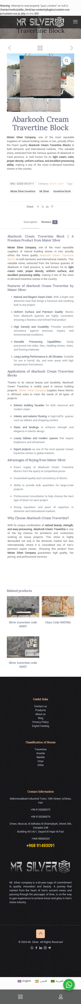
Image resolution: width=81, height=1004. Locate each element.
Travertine (41, 749)
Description (30, 222)
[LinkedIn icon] (40, 948)
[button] (67, 61)
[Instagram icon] (45, 948)
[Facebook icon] (36, 948)
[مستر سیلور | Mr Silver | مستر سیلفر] (40, 22)
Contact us (40, 706)
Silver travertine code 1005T (23, 665)
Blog (40, 718)
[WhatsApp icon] (32, 948)
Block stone (57, 184)
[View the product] (34, 601)
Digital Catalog (40, 726)
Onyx (40, 761)
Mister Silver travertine (22, 191)
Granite (40, 753)
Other (40, 765)
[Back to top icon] (40, 933)
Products (40, 710)
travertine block (62, 191)
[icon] (49, 948)
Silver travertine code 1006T (23, 624)
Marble (41, 757)
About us (40, 714)
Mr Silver (44, 191)
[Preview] (34, 607)
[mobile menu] (75, 21)
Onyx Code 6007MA (58, 622)
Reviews (48, 222)
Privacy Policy (40, 722)
